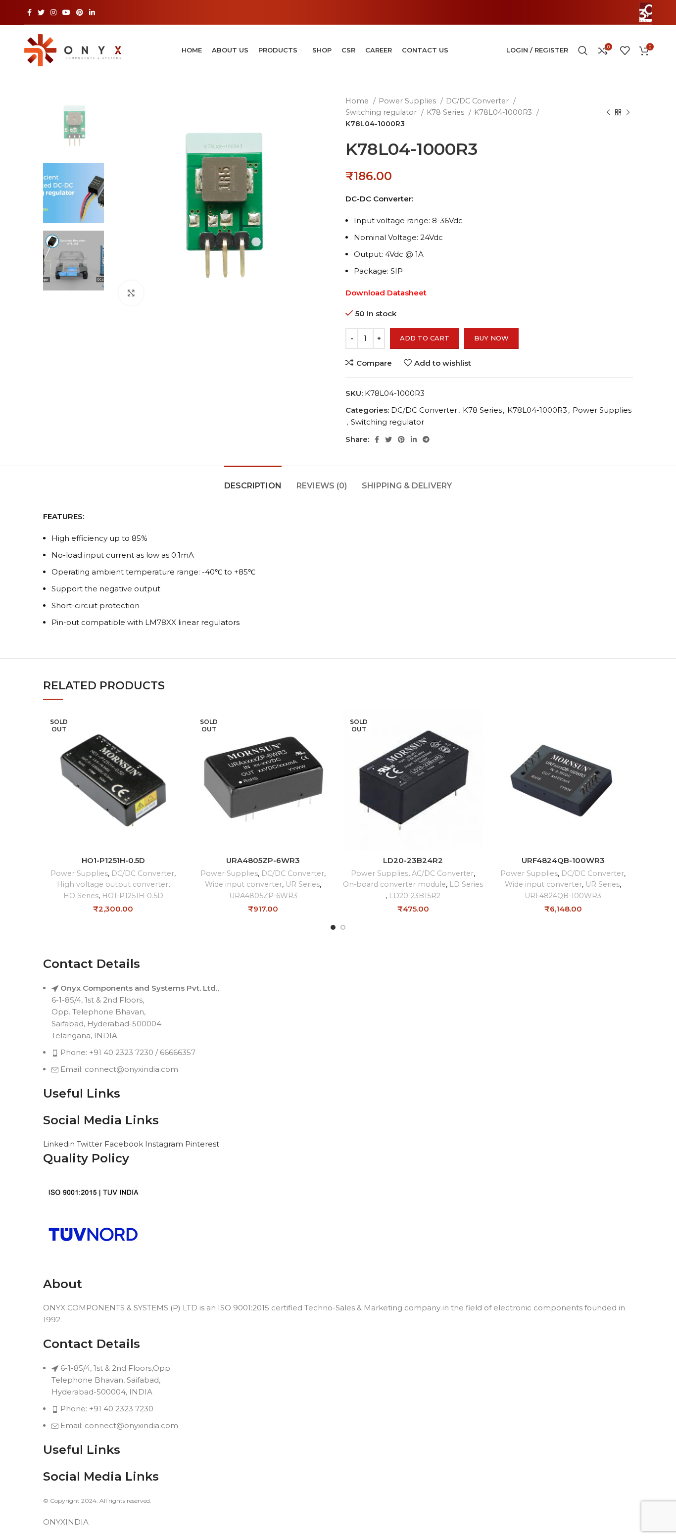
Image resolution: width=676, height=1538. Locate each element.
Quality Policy (86, 1158)
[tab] (253, 481)
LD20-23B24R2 (413, 860)
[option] (73, 125)
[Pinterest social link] (79, 12)
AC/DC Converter (443, 873)
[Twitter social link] (41, 12)
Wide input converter (243, 884)
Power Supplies (408, 100)
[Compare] (175, 726)
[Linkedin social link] (92, 12)
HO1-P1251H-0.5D (113, 860)
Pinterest (202, 1144)
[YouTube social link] (66, 12)
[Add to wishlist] (175, 771)
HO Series (80, 895)
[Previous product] (608, 112)
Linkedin (60, 1144)
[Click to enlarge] (131, 293)
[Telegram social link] (426, 439)
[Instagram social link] (53, 12)
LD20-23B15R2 (414, 895)
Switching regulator (382, 112)
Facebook (124, 1144)
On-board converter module (394, 884)
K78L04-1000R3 (504, 112)
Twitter (90, 1144)
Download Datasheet (386, 292)
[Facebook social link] (29, 12)
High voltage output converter (112, 884)
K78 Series (446, 112)
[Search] (583, 50)
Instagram (165, 1144)
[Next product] (628, 112)
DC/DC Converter (478, 100)
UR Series (303, 884)
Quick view (175, 748)
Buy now (491, 338)
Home (358, 100)
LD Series (466, 884)
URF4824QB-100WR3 (563, 860)
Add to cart (424, 338)
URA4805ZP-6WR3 (263, 860)
